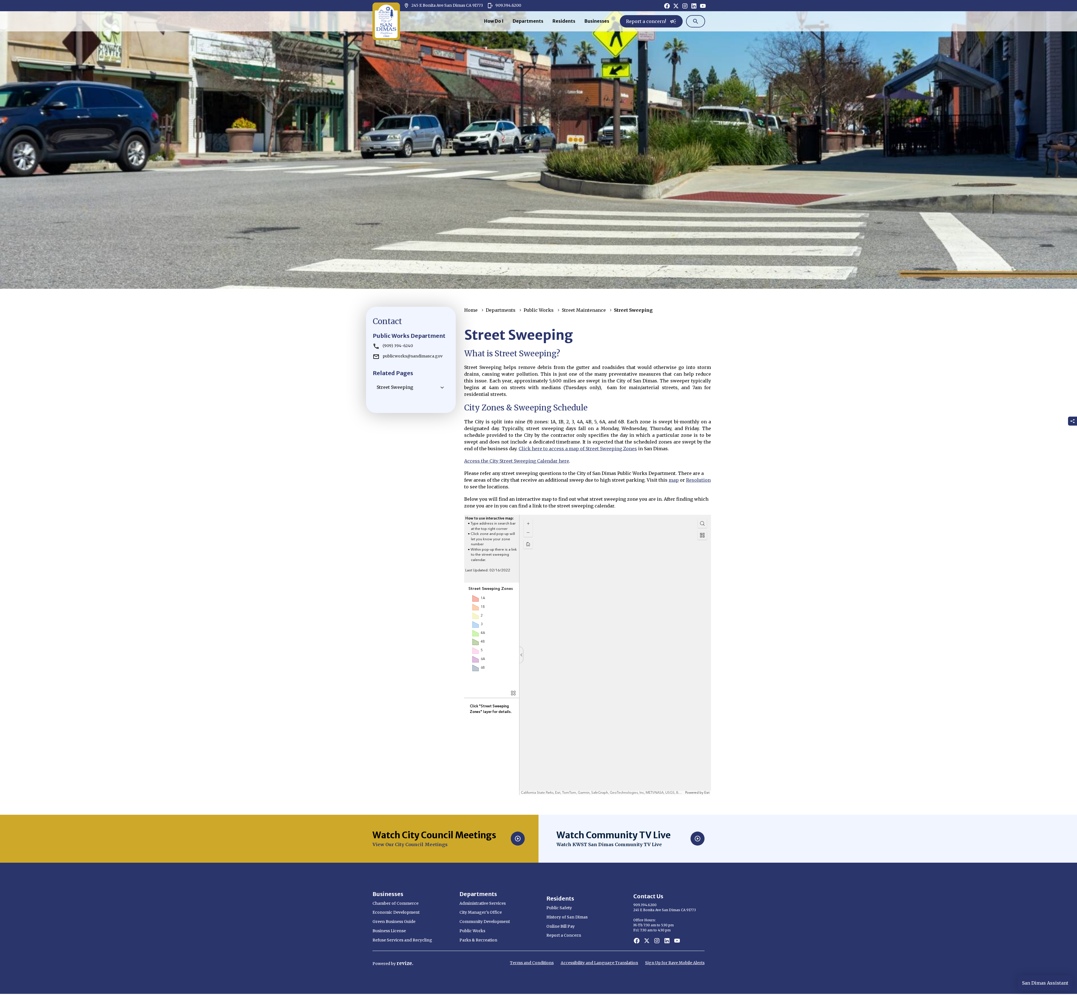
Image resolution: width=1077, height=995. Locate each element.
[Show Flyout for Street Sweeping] (442, 387)
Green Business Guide (393, 921)
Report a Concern (563, 935)
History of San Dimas (567, 917)
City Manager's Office (480, 912)
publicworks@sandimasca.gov (413, 356)
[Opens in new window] (667, 5)
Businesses (596, 21)
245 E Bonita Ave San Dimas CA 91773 (443, 5)
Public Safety (559, 907)
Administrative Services (482, 903)
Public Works (539, 310)
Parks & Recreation (478, 940)
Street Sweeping (395, 387)
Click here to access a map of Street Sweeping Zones (578, 448)
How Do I (493, 21)
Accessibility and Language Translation (599, 962)
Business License (389, 930)
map (674, 480)
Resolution (698, 480)
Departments (528, 21)
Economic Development (396, 912)
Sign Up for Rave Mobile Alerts (675, 962)
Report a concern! (651, 23)
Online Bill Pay (560, 926)
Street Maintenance (584, 310)
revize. (405, 963)
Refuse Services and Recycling (402, 940)
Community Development (484, 921)
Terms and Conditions (532, 962)
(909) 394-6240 (398, 345)
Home (471, 310)
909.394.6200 (507, 5)
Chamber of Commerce (395, 903)
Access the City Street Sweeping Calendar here (516, 461)
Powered (381, 963)
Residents (564, 21)
